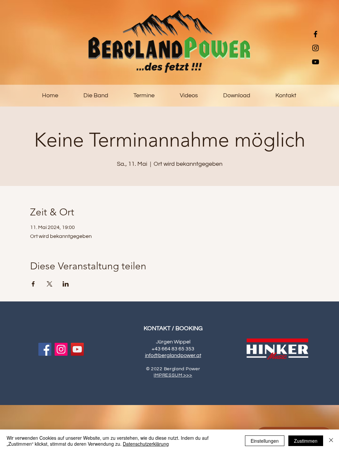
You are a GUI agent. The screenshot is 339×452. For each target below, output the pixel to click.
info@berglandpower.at (173, 355)
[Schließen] (331, 441)
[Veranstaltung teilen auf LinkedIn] (66, 284)
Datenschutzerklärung (146, 443)
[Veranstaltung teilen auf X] (49, 284)
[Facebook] (315, 34)
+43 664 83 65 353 (173, 348)
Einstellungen (265, 440)
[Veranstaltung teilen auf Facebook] (33, 284)
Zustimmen (305, 440)
